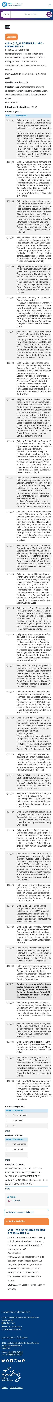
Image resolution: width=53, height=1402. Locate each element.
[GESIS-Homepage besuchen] (12, 4)
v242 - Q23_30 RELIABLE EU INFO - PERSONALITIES (27, 1231)
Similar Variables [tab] (16, 1221)
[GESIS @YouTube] (20, 1360)
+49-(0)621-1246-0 (15, 1327)
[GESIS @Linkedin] (12, 1360)
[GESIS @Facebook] (8, 1360)
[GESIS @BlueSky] (4, 1360)
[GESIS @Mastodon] (23, 1360)
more (7, 1131)
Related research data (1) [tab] (20, 1212)
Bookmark (16, 1200)
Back (8, 27)
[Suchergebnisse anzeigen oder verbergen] (49, 14)
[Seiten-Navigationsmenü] (50, 5)
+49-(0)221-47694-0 (15, 1352)
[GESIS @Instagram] (16, 1360)
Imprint (5, 1387)
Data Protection (16, 1387)
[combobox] (26, 14)
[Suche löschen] (44, 14)
